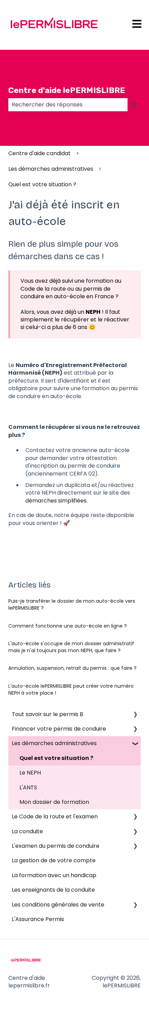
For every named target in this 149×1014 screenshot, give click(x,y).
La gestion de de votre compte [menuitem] (54, 860)
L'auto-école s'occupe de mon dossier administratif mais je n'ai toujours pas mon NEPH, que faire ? (71, 647)
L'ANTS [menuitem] (28, 787)
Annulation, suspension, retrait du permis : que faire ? (72, 668)
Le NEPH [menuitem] (30, 773)
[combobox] (68, 104)
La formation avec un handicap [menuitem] (54, 875)
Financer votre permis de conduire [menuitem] (59, 729)
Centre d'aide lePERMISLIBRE (66, 90)
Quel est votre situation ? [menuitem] (56, 758)
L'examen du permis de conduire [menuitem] (55, 846)
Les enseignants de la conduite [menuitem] (53, 890)
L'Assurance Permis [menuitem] (38, 919)
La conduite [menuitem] (27, 831)
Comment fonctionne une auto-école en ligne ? (67, 625)
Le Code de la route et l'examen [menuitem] (55, 816)
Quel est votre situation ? (42, 184)
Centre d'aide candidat (39, 153)
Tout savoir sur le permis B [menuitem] (47, 714)
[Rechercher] (134, 104)
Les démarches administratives (50, 169)
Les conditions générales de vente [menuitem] (58, 905)
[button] (135, 715)
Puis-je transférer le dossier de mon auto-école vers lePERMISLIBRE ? (71, 604)
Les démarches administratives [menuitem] (54, 743)
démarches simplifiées (56, 501)
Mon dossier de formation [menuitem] (54, 802)
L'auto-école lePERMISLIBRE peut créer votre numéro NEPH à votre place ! (71, 689)
